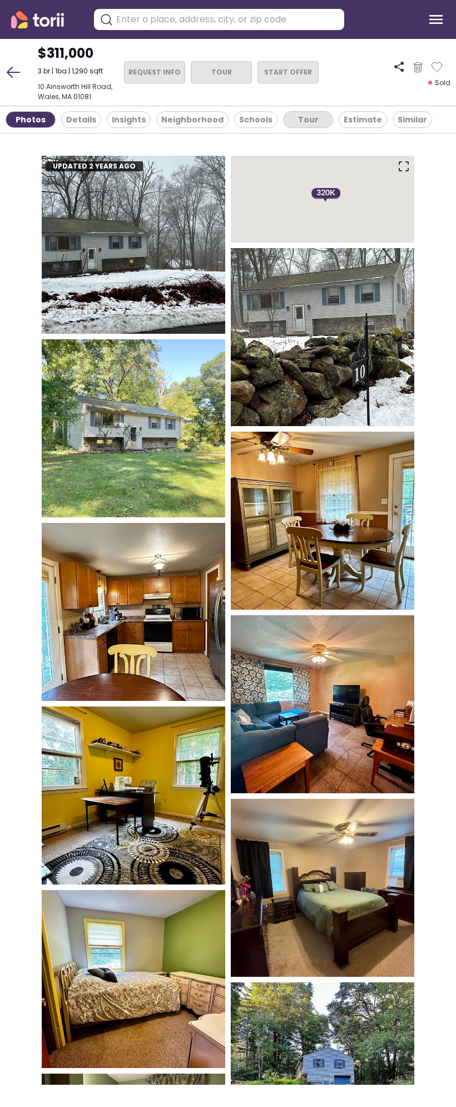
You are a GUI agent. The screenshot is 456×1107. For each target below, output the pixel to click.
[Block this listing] (418, 67)
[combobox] (227, 19)
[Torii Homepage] (45, 19)
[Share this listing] (399, 67)
